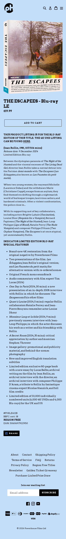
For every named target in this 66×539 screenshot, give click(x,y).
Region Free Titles (44, 465)
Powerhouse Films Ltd (35, 528)
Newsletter (16, 470)
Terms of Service (22, 460)
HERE (26, 141)
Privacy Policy (20, 465)
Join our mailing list (33, 485)
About (14, 454)
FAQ (38, 460)
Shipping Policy (45, 454)
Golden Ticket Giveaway (41, 470)
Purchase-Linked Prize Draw (33, 475)
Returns (49, 460)
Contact (27, 454)
